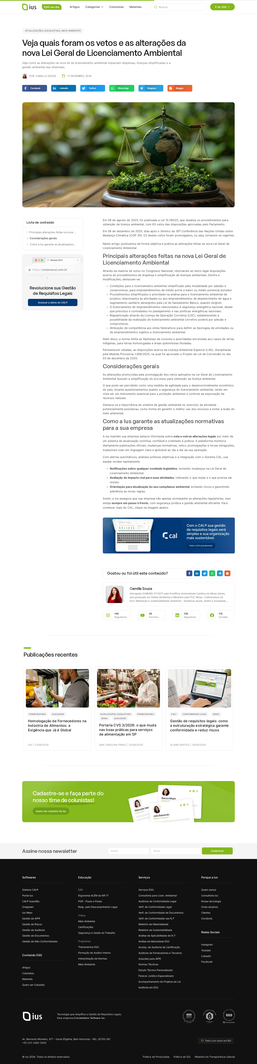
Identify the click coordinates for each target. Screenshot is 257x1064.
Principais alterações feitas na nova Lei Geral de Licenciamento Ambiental (52, 232)
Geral (104, 718)
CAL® (173, 714)
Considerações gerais (43, 238)
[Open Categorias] (102, 6)
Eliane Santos (179, 745)
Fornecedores (37, 714)
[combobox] (178, 7)
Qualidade (58, 714)
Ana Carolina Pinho (112, 745)
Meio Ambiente (71, 30)
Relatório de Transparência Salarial (215, 1056)
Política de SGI (182, 1056)
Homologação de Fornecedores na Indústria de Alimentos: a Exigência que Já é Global (57, 725)
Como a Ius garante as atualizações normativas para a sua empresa (53, 244)
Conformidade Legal (195, 714)
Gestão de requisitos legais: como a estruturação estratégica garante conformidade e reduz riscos (199, 725)
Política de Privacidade (156, 1056)
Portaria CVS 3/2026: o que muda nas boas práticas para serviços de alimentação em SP (127, 729)
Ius (30, 745)
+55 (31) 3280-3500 (34, 1042)
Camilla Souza (141, 588)
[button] (216, 1041)
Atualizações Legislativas (42, 30)
